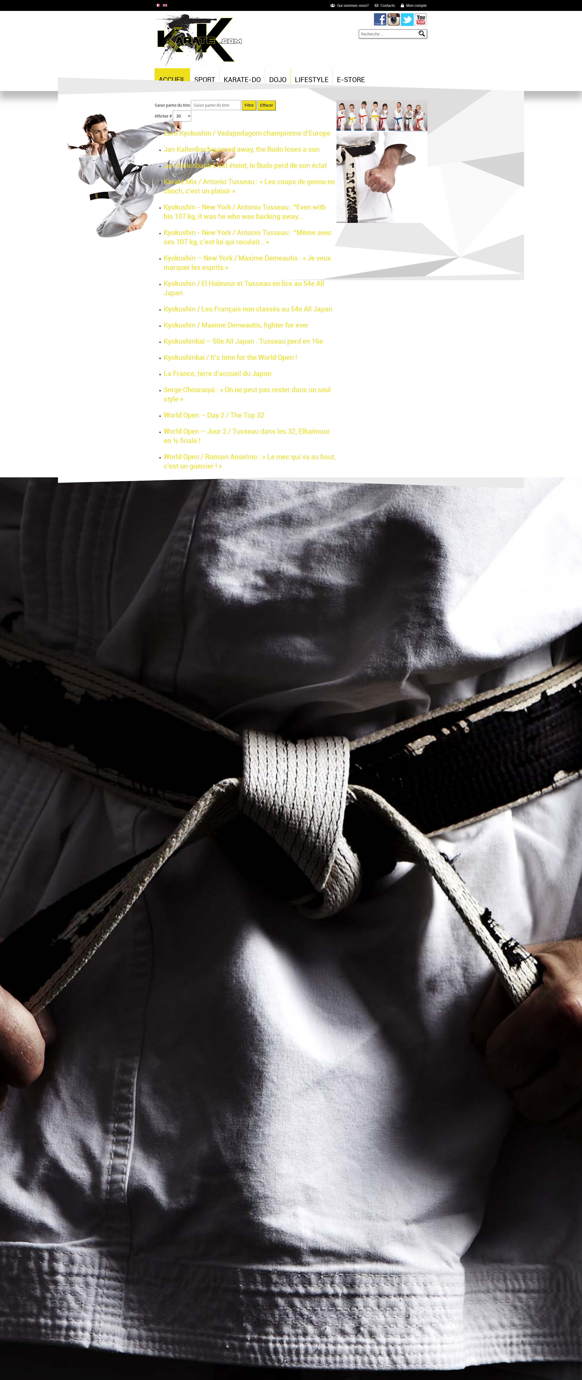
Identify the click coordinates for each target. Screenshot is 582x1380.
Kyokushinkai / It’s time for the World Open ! (230, 357)
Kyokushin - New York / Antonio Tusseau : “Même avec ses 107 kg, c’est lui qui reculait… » (248, 237)
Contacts (388, 5)
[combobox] (389, 33)
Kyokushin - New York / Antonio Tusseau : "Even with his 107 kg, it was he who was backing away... (245, 211)
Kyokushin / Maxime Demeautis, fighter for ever (236, 325)
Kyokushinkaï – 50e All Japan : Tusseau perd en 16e (243, 341)
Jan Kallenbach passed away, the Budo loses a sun (242, 149)
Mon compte (416, 5)
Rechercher (423, 33)
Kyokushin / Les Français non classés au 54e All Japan (248, 308)
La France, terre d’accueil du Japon (217, 373)
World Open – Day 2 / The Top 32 (214, 415)
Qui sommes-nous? (353, 5)
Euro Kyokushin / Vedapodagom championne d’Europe (247, 133)
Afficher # (164, 116)
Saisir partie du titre (173, 105)
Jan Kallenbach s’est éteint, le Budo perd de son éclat (245, 165)
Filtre (249, 105)
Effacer (266, 105)
